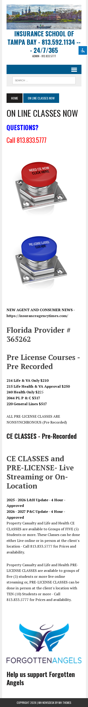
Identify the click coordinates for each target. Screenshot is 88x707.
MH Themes (64, 703)
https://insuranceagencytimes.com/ (37, 315)
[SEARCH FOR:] (44, 79)
